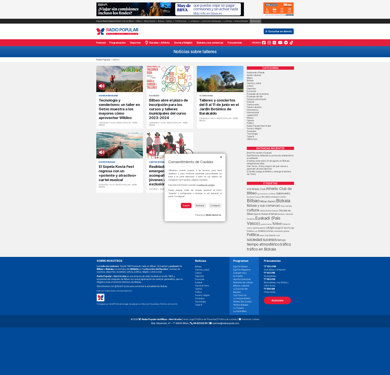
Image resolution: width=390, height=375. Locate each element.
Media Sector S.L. (214, 215)
